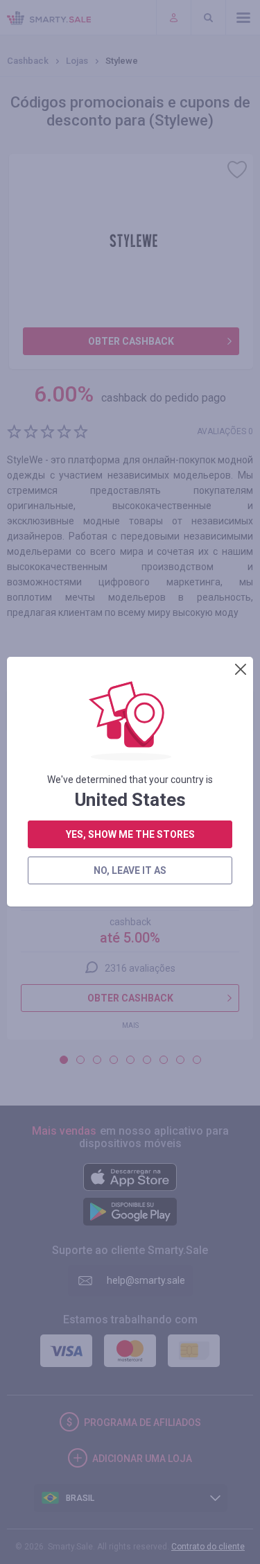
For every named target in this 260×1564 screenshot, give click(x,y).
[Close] (240, 669)
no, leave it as (130, 870)
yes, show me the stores (130, 834)
